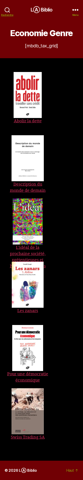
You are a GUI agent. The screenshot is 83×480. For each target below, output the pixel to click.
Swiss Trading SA (28, 437)
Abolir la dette (28, 121)
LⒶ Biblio (41, 9)
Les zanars (27, 310)
